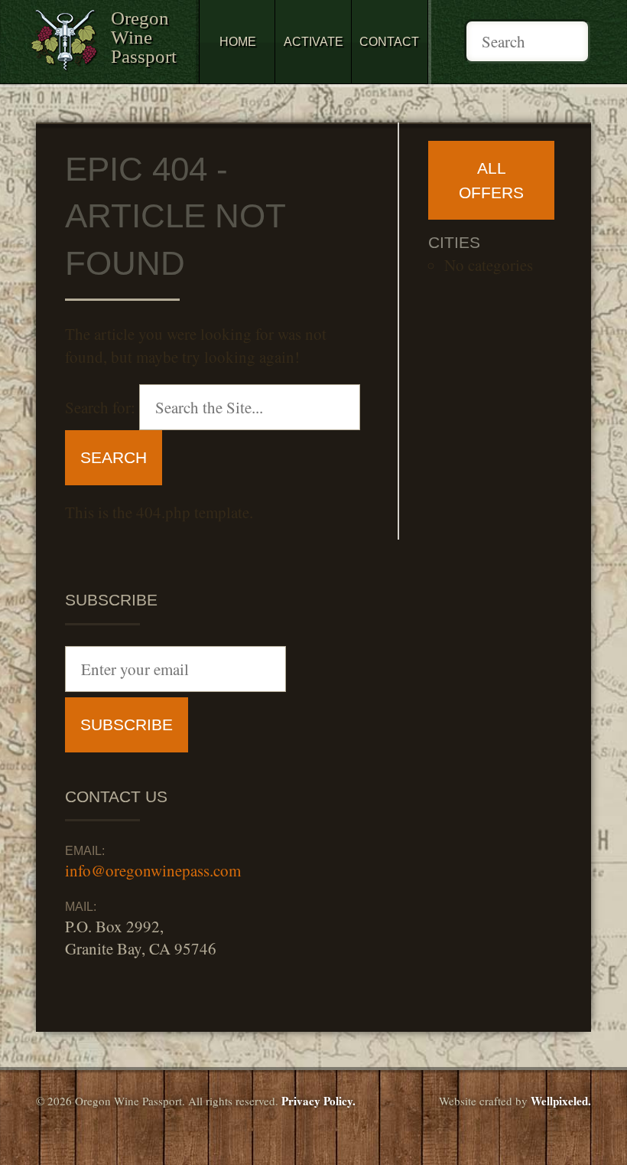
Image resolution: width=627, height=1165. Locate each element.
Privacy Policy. (318, 1100)
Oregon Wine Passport (144, 37)
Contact (389, 41)
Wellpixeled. (561, 1100)
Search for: (100, 407)
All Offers (491, 180)
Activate (313, 41)
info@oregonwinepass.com (153, 870)
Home (237, 41)
